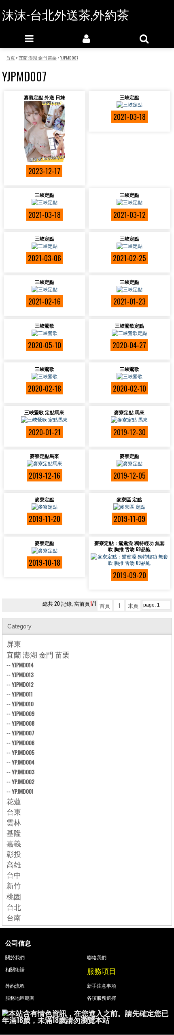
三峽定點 (129, 97)
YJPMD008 (23, 723)
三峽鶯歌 (44, 325)
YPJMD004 (23, 762)
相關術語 (15, 969)
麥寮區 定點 (129, 499)
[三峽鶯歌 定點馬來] (44, 419)
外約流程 (15, 985)
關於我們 (15, 957)
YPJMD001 (23, 791)
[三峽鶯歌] (44, 333)
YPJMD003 (23, 771)
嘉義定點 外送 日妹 (44, 97)
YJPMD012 (23, 684)
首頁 (105, 605)
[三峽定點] (129, 104)
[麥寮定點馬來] (44, 463)
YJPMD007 (23, 732)
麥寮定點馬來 (44, 456)
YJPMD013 (23, 674)
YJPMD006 (23, 742)
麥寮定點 (129, 456)
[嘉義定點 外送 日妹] (44, 131)
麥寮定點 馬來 (129, 412)
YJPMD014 (23, 664)
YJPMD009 (23, 713)
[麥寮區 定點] (129, 506)
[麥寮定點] (129, 463)
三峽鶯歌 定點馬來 (44, 412)
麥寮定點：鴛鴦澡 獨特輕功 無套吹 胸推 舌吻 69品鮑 (129, 546)
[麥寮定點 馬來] (129, 419)
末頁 (133, 605)
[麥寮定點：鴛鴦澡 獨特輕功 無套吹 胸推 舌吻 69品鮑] (129, 559)
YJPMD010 (23, 703)
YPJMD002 (23, 781)
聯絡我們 (96, 957)
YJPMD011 (22, 694)
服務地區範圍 (19, 997)
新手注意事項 (101, 985)
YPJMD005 (23, 752)
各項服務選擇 (101, 997)
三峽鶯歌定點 (129, 325)
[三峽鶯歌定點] (129, 333)
